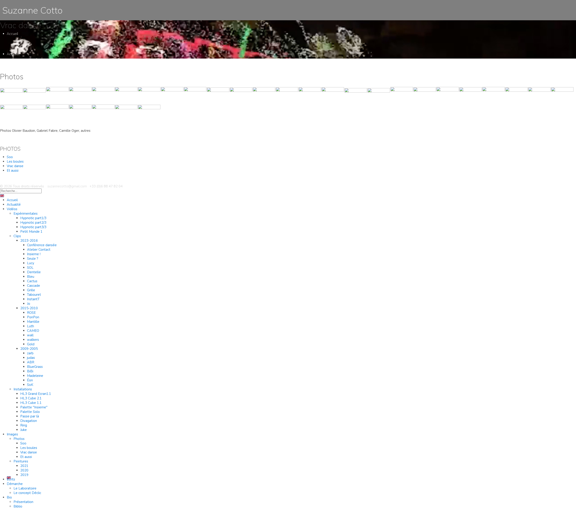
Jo (28, 180)
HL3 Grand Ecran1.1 (35, 393)
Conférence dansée (42, 245)
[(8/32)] (172, 95)
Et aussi (26, 362)
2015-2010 (29, 308)
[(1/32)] (11, 95)
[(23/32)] (516, 95)
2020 (24, 470)
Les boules (15, 161)
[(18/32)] (401, 95)
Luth (30, 206)
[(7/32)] (149, 95)
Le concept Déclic (27, 437)
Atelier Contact (38, 126)
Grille (31, 166)
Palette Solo (30, 412)
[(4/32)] (80, 95)
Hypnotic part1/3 (33, 218)
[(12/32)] (264, 95)
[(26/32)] (11, 113)
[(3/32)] (57, 95)
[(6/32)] (126, 95)
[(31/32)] (126, 113)
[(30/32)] (103, 113)
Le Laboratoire (25, 432)
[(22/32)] (493, 95)
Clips (17, 236)
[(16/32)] (355, 95)
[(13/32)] (287, 95)
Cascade (34, 162)
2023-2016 (29, 240)
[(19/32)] (424, 95)
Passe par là (29, 416)
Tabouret (34, 171)
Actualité (13, 54)
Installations (22, 276)
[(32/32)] (149, 113)
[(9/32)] (195, 95)
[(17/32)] (378, 95)
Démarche (15, 420)
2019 (24, 475)
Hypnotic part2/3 (33, 222)
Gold (30, 344)
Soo (10, 157)
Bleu (30, 153)
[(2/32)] (34, 95)
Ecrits (11, 400)
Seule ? (32, 135)
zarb (30, 236)
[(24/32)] (539, 95)
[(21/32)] (470, 95)
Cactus (32, 157)
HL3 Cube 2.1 (31, 398)
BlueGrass (35, 366)
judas (31, 357)
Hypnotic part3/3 (33, 227)
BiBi (30, 371)
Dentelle (33, 148)
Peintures (21, 370)
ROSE (31, 312)
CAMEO (33, 210)
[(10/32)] (218, 95)
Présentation (23, 502)
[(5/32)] (103, 95)
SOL (30, 144)
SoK (30, 384)
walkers (33, 339)
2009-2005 (29, 348)
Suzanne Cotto (31, 10)
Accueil (12, 34)
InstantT (33, 175)
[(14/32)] (310, 95)
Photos (19, 344)
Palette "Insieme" (33, 407)
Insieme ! (33, 254)
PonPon (33, 197)
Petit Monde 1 (31, 231)
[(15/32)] (333, 95)
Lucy (30, 139)
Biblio (18, 506)
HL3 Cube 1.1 (31, 402)
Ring (23, 425)
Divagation (28, 421)
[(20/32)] (447, 95)
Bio (9, 453)
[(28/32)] (57, 112)
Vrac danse (15, 166)
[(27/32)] (34, 113)
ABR (30, 362)
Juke (23, 430)
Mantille (32, 201)
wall (30, 335)
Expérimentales (26, 213)
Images (12, 332)
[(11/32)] (241, 95)
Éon (30, 380)
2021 (24, 466)
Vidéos (12, 209)
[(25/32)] (562, 95)
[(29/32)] (80, 113)
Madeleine (35, 375)
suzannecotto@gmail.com (67, 186)
